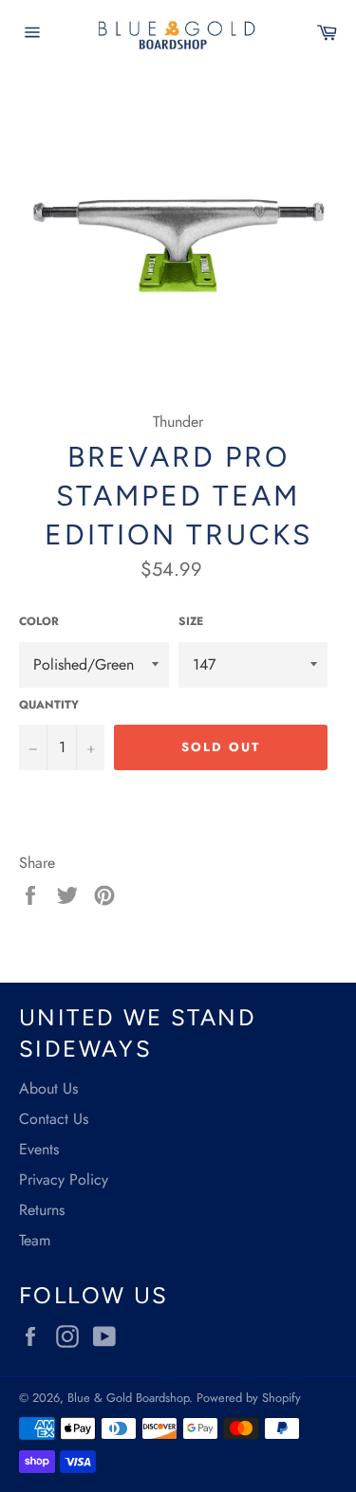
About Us (48, 1088)
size (190, 622)
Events (39, 1149)
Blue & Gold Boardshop (128, 1398)
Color (39, 622)
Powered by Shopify (249, 1398)
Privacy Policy (63, 1179)
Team (34, 1240)
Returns (42, 1210)
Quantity (49, 705)
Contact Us (53, 1119)
